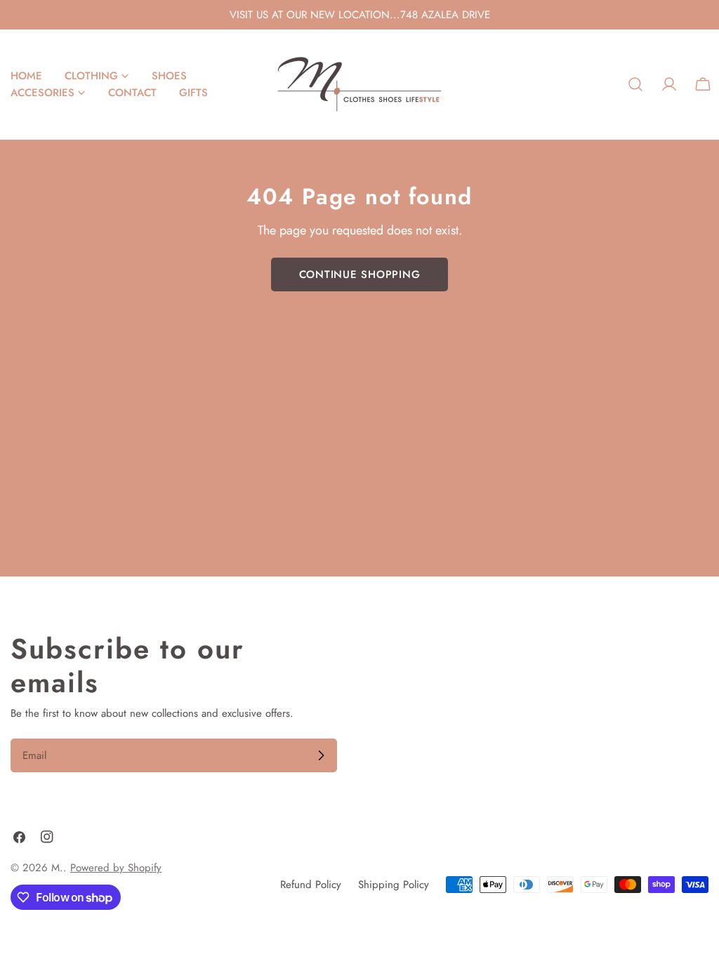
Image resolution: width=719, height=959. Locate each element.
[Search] (635, 84)
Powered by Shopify (115, 867)
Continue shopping (360, 274)
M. (57, 867)
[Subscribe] (321, 755)
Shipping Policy (393, 884)
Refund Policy (310, 884)
